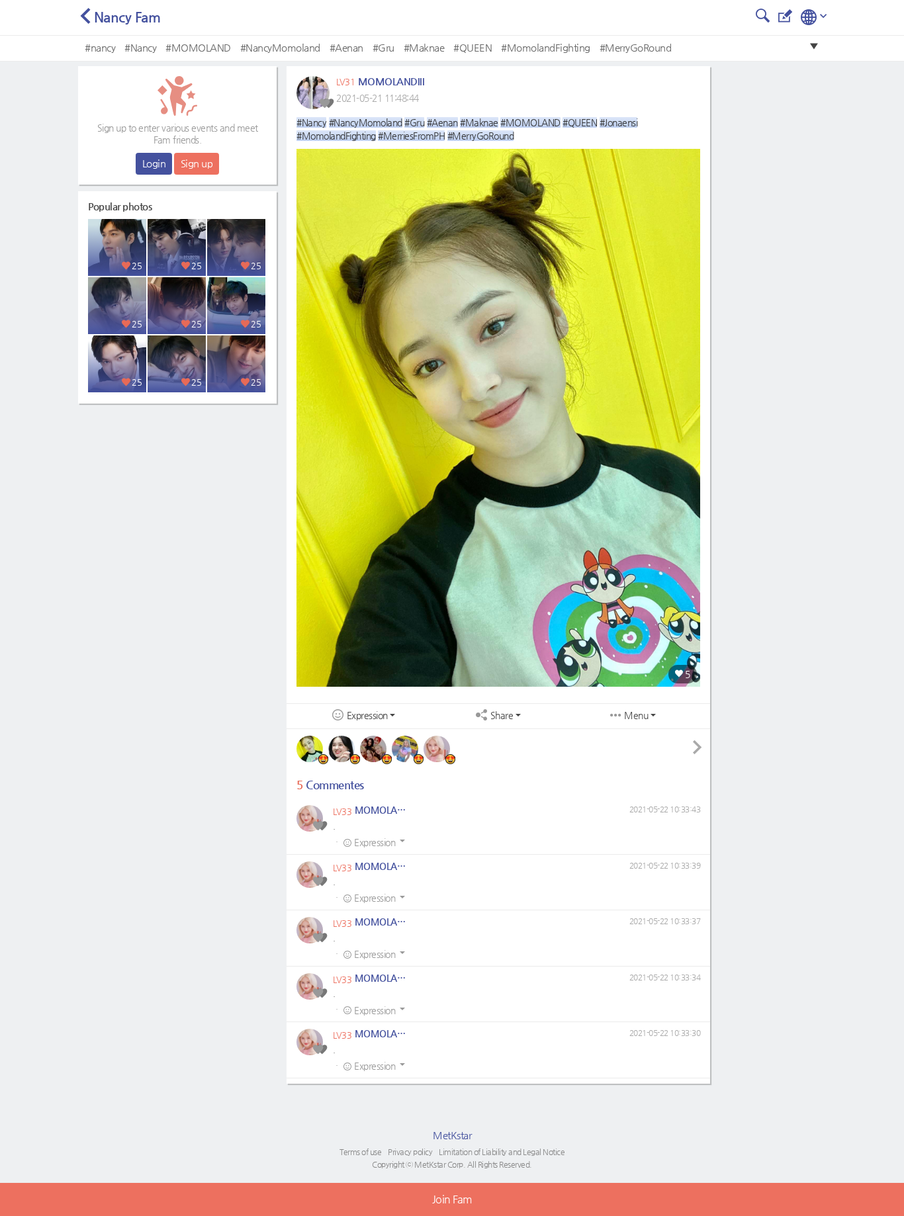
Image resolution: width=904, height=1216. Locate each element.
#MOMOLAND (198, 47)
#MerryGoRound (636, 47)
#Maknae (424, 47)
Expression (367, 715)
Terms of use (360, 1151)
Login (154, 163)
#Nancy (140, 47)
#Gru (383, 47)
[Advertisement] (177, 493)
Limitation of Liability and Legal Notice (502, 1151)
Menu (636, 715)
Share (502, 715)
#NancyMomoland (280, 47)
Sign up (197, 163)
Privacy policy (410, 1151)
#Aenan (346, 47)
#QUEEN (472, 47)
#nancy (100, 47)
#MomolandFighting (545, 47)
